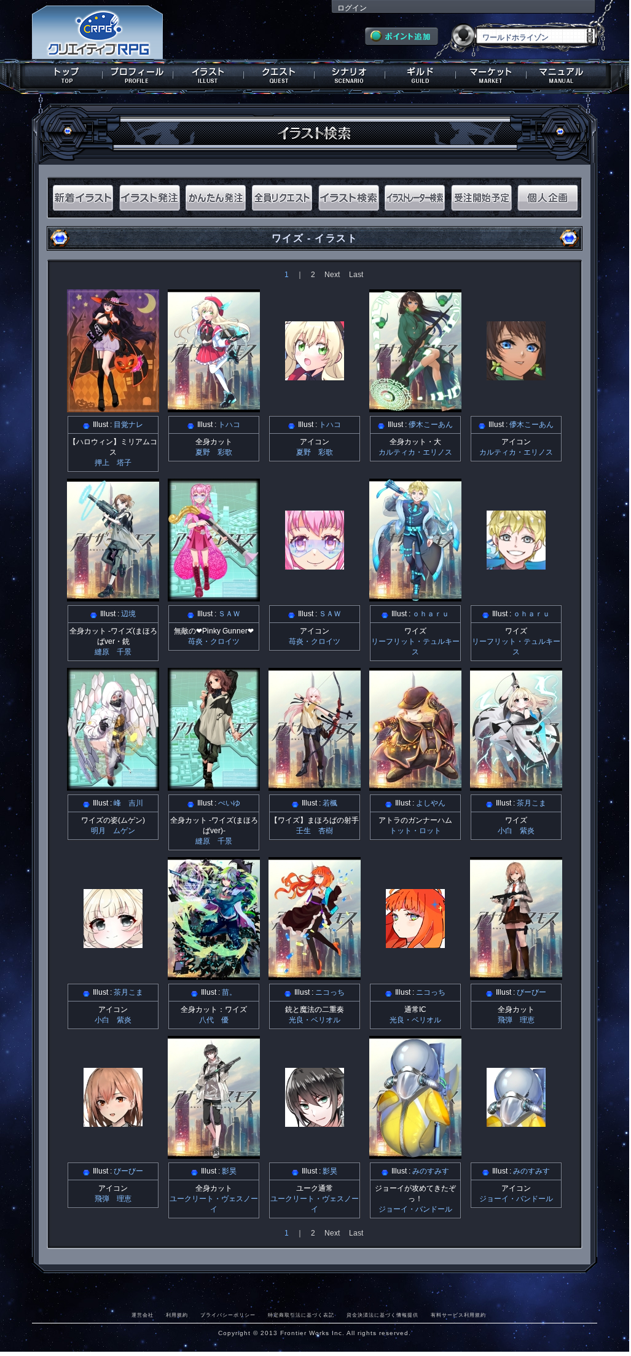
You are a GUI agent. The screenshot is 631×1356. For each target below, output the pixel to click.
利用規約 (177, 1315)
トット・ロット (415, 830)
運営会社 (142, 1315)
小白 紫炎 (516, 830)
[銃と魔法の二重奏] (314, 975)
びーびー (531, 992)
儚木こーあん (431, 424)
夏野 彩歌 (213, 452)
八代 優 (214, 1020)
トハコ (229, 424)
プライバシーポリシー (228, 1315)
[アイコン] (314, 376)
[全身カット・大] (415, 408)
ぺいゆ (229, 803)
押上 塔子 (113, 462)
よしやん (430, 803)
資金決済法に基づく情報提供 (382, 1315)
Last (356, 274)
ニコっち (330, 992)
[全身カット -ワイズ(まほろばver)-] (214, 786)
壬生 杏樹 (314, 830)
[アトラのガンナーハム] (415, 786)
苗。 (229, 992)
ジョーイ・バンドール (415, 1209)
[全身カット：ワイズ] (214, 975)
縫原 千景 (113, 652)
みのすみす (430, 1171)
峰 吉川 (128, 803)
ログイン (352, 8)
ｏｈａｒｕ (430, 613)
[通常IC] (415, 943)
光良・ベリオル (314, 1020)
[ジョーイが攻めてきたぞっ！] (415, 1154)
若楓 (330, 803)
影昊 (229, 1171)
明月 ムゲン (113, 830)
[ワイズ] (415, 597)
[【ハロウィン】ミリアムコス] (113, 408)
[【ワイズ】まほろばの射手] (314, 786)
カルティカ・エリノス (415, 452)
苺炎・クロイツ (214, 641)
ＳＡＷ (229, 613)
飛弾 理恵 (516, 1020)
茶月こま (531, 803)
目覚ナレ (128, 424)
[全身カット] (214, 408)
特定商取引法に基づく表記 (301, 1315)
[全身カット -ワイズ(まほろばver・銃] (113, 597)
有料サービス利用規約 (458, 1315)
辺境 (128, 613)
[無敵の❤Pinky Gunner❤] (214, 597)
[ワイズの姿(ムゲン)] (113, 786)
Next (332, 274)
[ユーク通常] (314, 1122)
